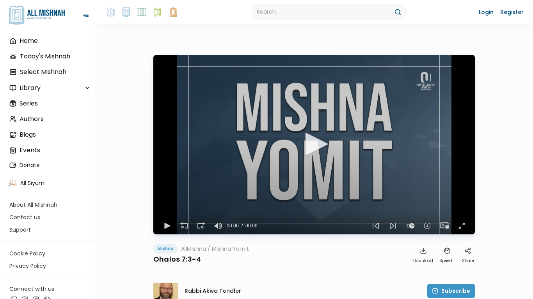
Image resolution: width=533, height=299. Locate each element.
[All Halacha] (142, 12)
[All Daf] (173, 12)
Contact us (24, 217)
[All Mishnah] (126, 12)
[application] (314, 144)
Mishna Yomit (230, 249)
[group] (218, 225)
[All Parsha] (157, 12)
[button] (486, 12)
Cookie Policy (27, 253)
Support (20, 230)
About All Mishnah (33, 205)
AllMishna (193, 249)
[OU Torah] (111, 12)
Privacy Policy (27, 266)
